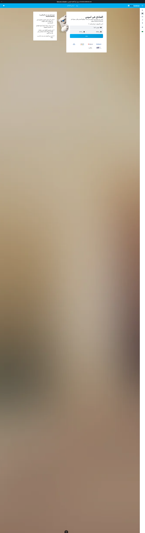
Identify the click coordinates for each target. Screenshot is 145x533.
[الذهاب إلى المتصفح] (142, 22)
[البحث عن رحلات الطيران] (142, 10)
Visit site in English (62, 1)
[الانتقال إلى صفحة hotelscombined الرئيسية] (134, 5)
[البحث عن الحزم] (142, 19)
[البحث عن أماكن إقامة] (142, 13)
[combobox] (95, 24)
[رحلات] (142, 27)
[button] (1, 1)
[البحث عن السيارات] (142, 16)
